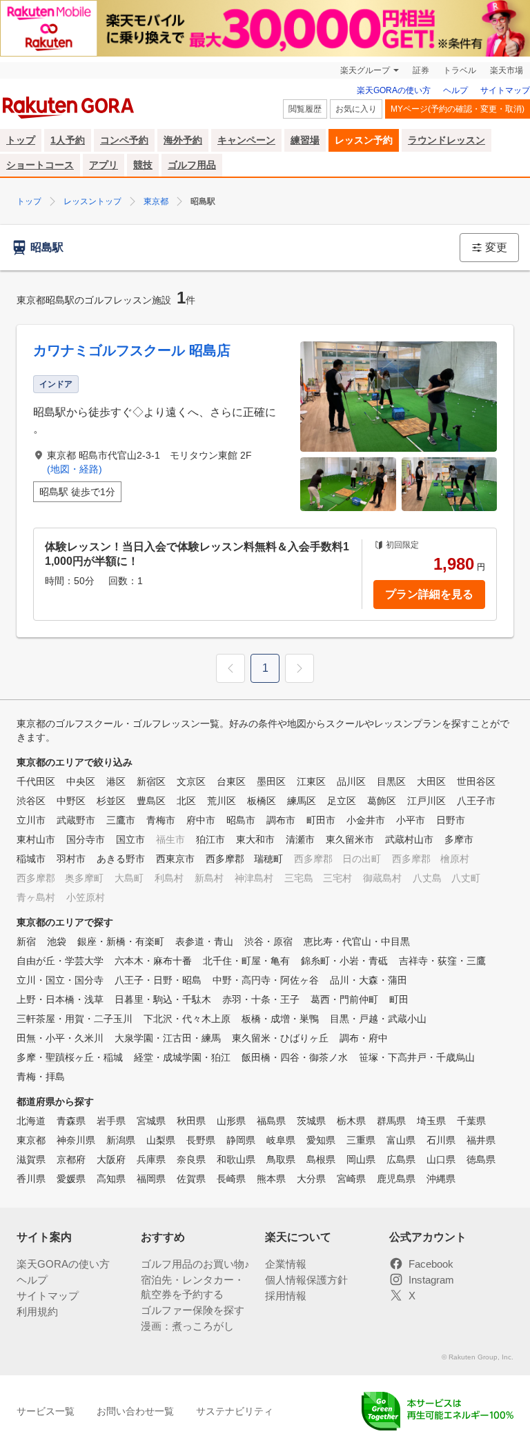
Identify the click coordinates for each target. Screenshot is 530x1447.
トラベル (459, 70)
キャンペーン (246, 140)
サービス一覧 (46, 1411)
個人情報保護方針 (306, 1280)
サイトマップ (505, 90)
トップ (20, 140)
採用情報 (285, 1295)
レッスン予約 (364, 140)
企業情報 (285, 1264)
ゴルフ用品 (192, 164)
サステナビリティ (234, 1411)
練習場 (305, 140)
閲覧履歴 (305, 109)
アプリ (103, 164)
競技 (143, 164)
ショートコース (40, 164)
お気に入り (356, 109)
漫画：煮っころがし (187, 1326)
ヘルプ (455, 90)
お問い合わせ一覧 (135, 1411)
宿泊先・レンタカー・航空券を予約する (192, 1287)
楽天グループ (365, 70)
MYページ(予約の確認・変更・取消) (457, 109)
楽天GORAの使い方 (394, 90)
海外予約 (183, 140)
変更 (496, 247)
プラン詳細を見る (429, 594)
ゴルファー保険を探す (192, 1310)
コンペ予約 (124, 140)
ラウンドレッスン (446, 140)
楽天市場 (506, 70)
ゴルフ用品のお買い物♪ (195, 1264)
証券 (421, 70)
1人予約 (67, 140)
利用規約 (37, 1311)
